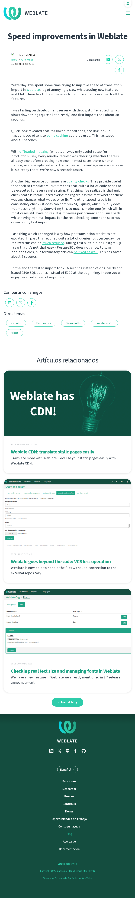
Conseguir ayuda (69, 826)
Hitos (14, 333)
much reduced (53, 243)
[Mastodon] (67, 751)
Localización (104, 323)
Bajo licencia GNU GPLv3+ (82, 871)
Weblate (36, 13)
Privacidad (60, 878)
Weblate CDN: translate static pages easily (52, 452)
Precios (69, 796)
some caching (57, 135)
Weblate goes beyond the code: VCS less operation (61, 561)
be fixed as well (86, 252)
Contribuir (69, 804)
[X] (59, 751)
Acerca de (69, 841)
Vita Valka (87, 878)
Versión (16, 323)
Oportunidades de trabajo (69, 819)
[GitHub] (83, 751)
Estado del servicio (68, 863)
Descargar (69, 789)
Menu (128, 13)
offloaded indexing (34, 151)
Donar (69, 811)
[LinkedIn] (51, 751)
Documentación (69, 849)
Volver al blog (68, 702)
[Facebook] (75, 751)
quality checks (78, 181)
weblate (67, 741)
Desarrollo (73, 323)
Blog (14, 59)
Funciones (27, 59)
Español (65, 769)
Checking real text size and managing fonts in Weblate (65, 671)
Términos (48, 878)
